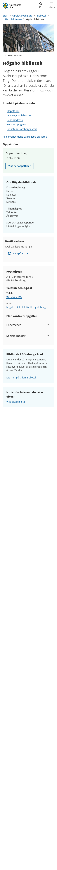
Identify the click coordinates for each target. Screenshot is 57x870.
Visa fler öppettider (19, 166)
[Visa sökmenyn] (40, 5)
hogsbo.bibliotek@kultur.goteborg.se (27, 307)
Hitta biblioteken (12, 19)
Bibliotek (41, 15)
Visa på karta (20, 253)
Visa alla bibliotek (16, 401)
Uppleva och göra (22, 15)
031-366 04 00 (14, 296)
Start (5, 15)
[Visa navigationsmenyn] (51, 5)
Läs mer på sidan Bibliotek (21, 377)
